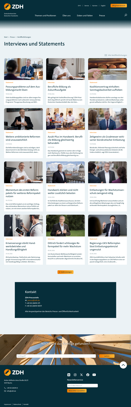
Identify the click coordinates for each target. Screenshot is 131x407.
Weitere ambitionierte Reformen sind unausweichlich (23, 138)
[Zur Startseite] (13, 6)
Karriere (94, 5)
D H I (79, 5)
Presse (12, 37)
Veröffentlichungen (24, 37)
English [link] (103, 5)
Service (87, 5)
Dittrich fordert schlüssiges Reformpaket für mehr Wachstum (64, 245)
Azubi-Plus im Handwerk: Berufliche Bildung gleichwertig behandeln (65, 140)
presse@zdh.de (34, 300)
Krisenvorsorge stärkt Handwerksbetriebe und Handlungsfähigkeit (21, 246)
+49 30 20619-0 (12, 388)
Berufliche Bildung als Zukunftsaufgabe (59, 88)
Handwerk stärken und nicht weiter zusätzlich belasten (63, 191)
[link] (68, 374)
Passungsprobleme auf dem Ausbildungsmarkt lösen (23, 88)
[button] (47, 15)
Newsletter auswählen (77, 391)
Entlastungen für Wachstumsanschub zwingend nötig (107, 191)
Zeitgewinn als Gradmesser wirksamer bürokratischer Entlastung (107, 138)
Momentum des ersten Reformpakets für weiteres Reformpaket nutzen (23, 193)
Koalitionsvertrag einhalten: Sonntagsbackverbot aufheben (106, 88)
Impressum (7, 404)
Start (6, 37)
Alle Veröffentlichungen (117, 55)
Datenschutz (17, 404)
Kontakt (26, 404)
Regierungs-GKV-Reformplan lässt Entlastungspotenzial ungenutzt (105, 246)
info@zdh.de (11, 391)
